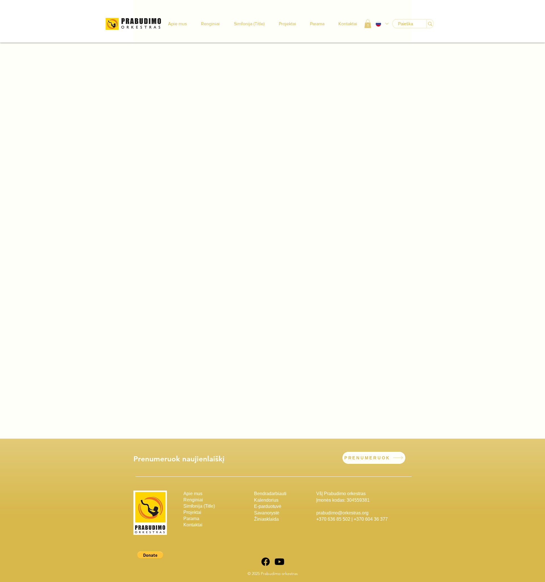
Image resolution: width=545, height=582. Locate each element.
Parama (191, 518)
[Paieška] (429, 24)
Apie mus (192, 493)
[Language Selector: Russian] (381, 23)
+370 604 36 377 (371, 519)
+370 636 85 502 (333, 519)
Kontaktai (192, 524)
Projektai (192, 512)
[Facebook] (265, 561)
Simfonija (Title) (199, 506)
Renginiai (193, 499)
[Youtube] (279, 561)
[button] (367, 24)
